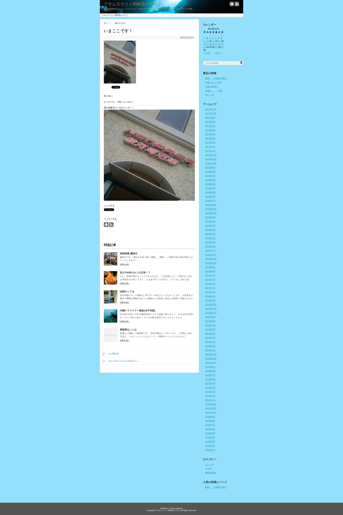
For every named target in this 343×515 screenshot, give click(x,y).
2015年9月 (210, 217)
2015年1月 (210, 250)
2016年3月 (210, 192)
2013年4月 (210, 338)
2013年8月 (210, 321)
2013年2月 (210, 346)
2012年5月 (210, 383)
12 (213, 41)
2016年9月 (210, 167)
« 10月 (206, 53)
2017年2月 (210, 147)
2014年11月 (210, 259)
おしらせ (209, 464)
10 (207, 41)
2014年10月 (211, 263)
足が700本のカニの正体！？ (135, 272)
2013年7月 (210, 325)
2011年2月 (210, 446)
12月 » (218, 53)
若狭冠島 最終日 (128, 253)
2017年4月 (210, 138)
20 (216, 44)
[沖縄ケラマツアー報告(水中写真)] (110, 322)
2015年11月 (210, 209)
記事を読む (124, 264)
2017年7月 (210, 126)
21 (219, 44)
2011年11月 (210, 408)
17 (207, 44)
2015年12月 (211, 205)
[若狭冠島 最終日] (110, 265)
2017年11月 (210, 109)
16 (204, 44)
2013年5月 (210, 334)
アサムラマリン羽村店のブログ (133, 4)
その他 (208, 468)
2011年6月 (210, 429)
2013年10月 (211, 313)
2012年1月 (210, 400)
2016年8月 (210, 172)
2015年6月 (210, 230)
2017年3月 (210, 142)
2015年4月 (210, 238)
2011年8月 (210, 421)
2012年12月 (211, 354)
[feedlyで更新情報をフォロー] (232, 5)
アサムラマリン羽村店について (114, 15)
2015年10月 (211, 213)
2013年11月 (210, 309)
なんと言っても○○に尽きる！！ (123, 361)
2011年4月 (210, 437)
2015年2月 (210, 246)
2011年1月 (210, 450)
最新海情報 (210, 473)
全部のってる (127, 291)
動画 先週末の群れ (216, 78)
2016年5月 (210, 184)
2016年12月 (211, 155)
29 (222, 47)
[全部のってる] (110, 303)
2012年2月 (210, 396)
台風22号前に (211, 86)
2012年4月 (210, 388)
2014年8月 (210, 271)
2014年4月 (210, 288)
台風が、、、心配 (213, 91)
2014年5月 (210, 284)
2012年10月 (211, 363)
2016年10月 (211, 163)
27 (216, 47)
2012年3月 (210, 392)
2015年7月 (210, 226)
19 (213, 44)
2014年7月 (210, 275)
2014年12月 (211, 255)
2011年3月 (210, 442)
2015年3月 (210, 242)
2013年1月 (210, 350)
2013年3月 (210, 342)
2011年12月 (210, 404)
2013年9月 (210, 317)
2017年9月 (210, 118)
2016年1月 (210, 201)
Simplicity (179, 508)
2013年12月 (211, 304)
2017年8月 (210, 122)
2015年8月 (210, 221)
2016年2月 (210, 196)
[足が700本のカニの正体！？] (110, 284)
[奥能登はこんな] (110, 341)
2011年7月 (210, 425)
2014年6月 (210, 280)
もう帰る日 (113, 353)
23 (204, 47)
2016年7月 (210, 176)
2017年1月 (210, 151)
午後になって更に (213, 82)
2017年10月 (211, 113)
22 (222, 44)
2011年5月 (210, 433)
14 (219, 41)
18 (210, 44)
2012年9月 (210, 367)
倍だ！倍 (209, 95)
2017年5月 (210, 134)
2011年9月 (210, 417)
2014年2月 (210, 296)
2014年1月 (210, 300)
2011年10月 (210, 412)
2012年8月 (210, 371)
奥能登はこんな (128, 329)
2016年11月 (210, 159)
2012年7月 (210, 375)
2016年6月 (210, 180)
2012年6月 (210, 379)
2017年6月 (210, 130)
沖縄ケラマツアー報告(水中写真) (137, 310)
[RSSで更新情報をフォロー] (237, 5)
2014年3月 (210, 292)
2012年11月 (210, 358)
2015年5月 (210, 234)
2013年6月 (210, 329)
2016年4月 (210, 188)
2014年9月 (210, 267)
